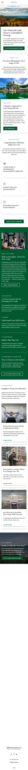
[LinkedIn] (16, 754)
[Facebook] (11, 754)
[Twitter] (14, 754)
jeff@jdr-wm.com (14, 762)
